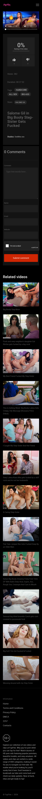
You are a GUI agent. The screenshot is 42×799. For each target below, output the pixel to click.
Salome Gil (20, 102)
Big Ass (25, 94)
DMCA (6, 716)
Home (6, 703)
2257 (5, 721)
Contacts (7, 725)
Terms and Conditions (13, 708)
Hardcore (21, 89)
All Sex (13, 94)
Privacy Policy (9, 712)
